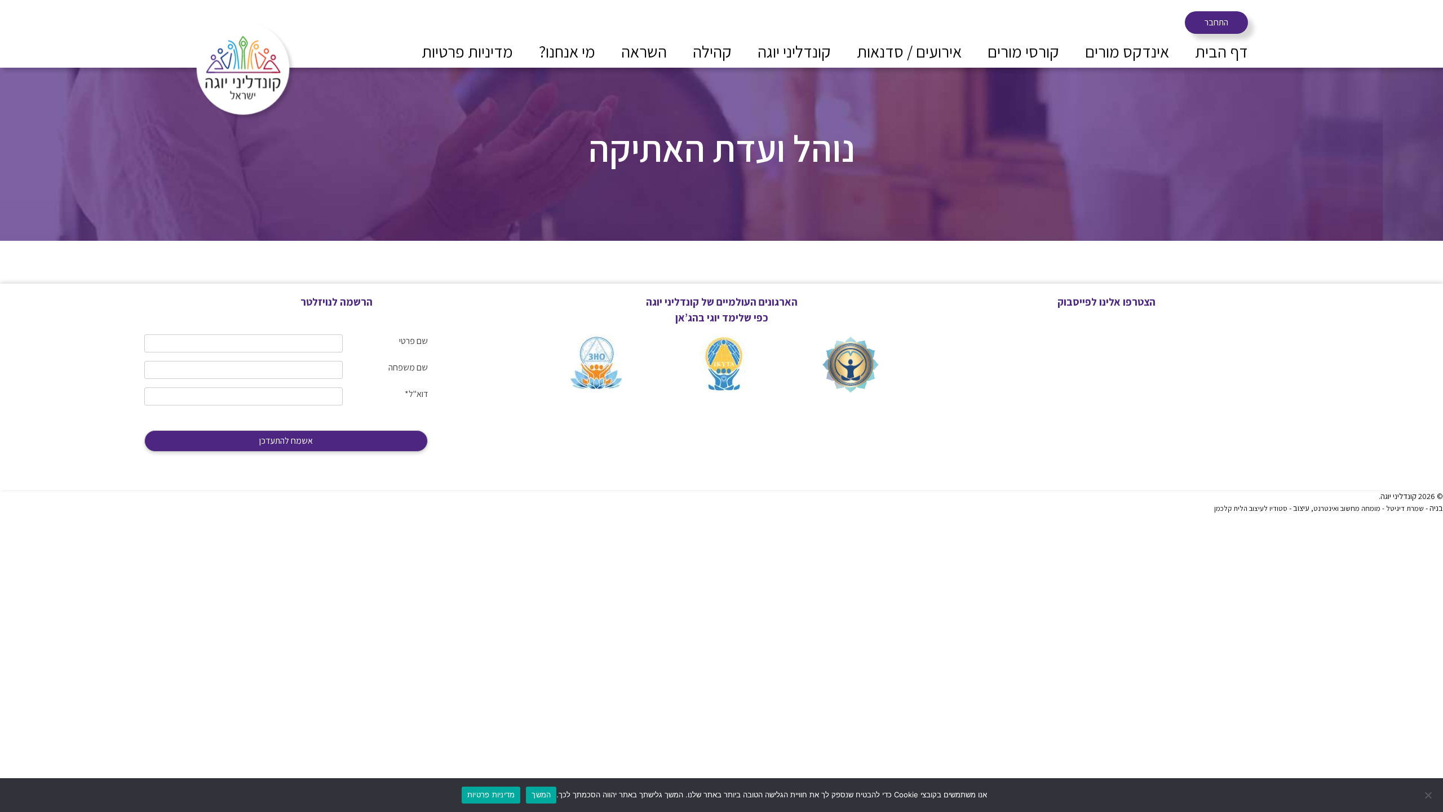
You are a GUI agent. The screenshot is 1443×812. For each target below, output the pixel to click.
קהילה (712, 51)
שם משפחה (408, 367)
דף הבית (1221, 51)
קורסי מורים (1023, 51)
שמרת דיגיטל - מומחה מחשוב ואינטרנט (1368, 508)
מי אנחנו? (567, 51)
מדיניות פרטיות (467, 51)
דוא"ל (416, 394)
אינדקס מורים (1127, 51)
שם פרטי (413, 341)
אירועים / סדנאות (909, 51)
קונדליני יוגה (794, 51)
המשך (541, 794)
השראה (644, 51)
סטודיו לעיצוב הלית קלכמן (1250, 508)
